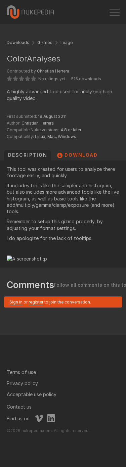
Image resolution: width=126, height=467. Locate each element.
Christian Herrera (53, 71)
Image (66, 42)
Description (27, 155)
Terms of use (21, 372)
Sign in (16, 302)
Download (81, 155)
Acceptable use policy (31, 394)
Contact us (19, 407)
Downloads (18, 42)
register (36, 302)
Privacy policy (22, 383)
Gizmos (44, 42)
